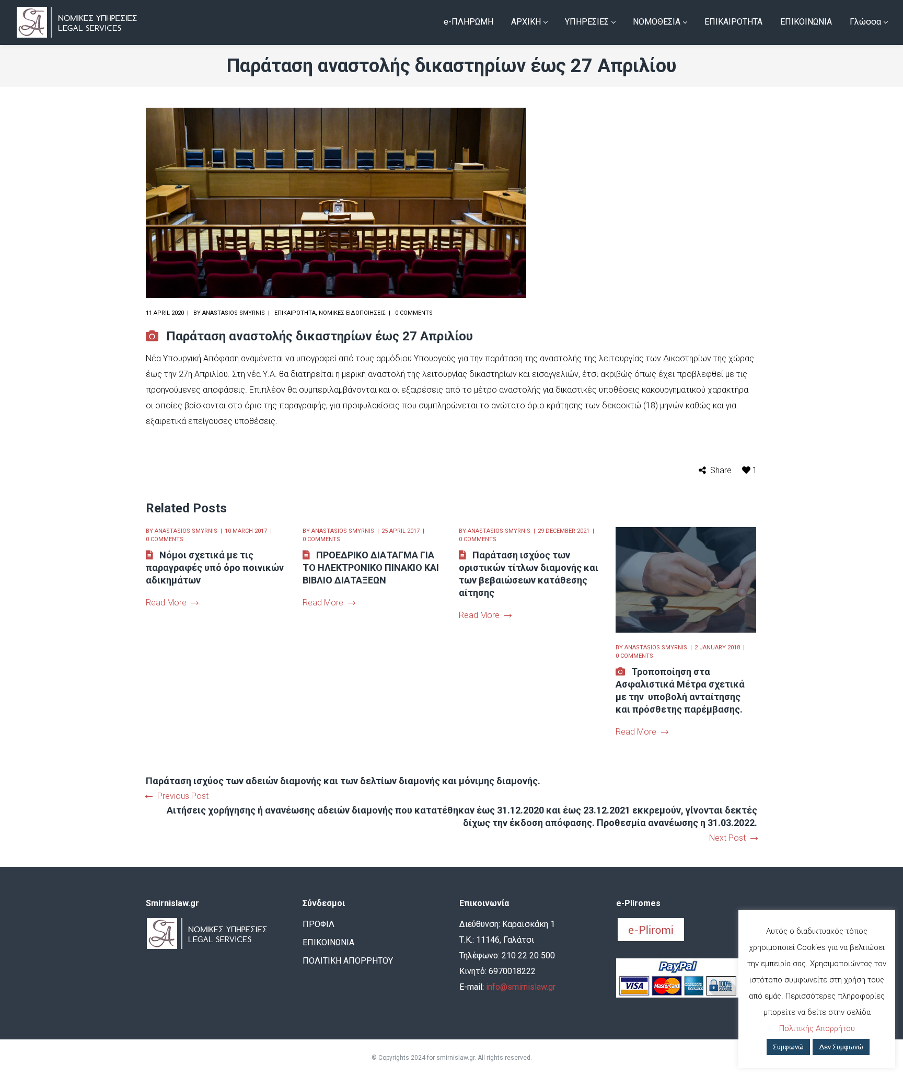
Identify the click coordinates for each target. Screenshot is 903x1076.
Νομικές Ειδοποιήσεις (352, 313)
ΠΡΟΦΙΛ (318, 924)
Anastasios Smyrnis (233, 313)
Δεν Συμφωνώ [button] (841, 1047)
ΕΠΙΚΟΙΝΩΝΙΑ (328, 942)
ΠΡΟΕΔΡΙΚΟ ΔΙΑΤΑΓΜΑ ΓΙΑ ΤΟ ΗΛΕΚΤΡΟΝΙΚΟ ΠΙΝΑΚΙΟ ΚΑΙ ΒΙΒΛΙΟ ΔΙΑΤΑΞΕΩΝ (371, 568)
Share (721, 470)
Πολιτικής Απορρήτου (817, 1028)
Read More (166, 603)
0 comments (414, 313)
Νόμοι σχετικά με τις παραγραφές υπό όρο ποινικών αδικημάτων (215, 568)
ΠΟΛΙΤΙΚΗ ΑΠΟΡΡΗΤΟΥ (348, 961)
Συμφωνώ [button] (788, 1047)
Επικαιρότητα (295, 313)
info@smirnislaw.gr (520, 987)
